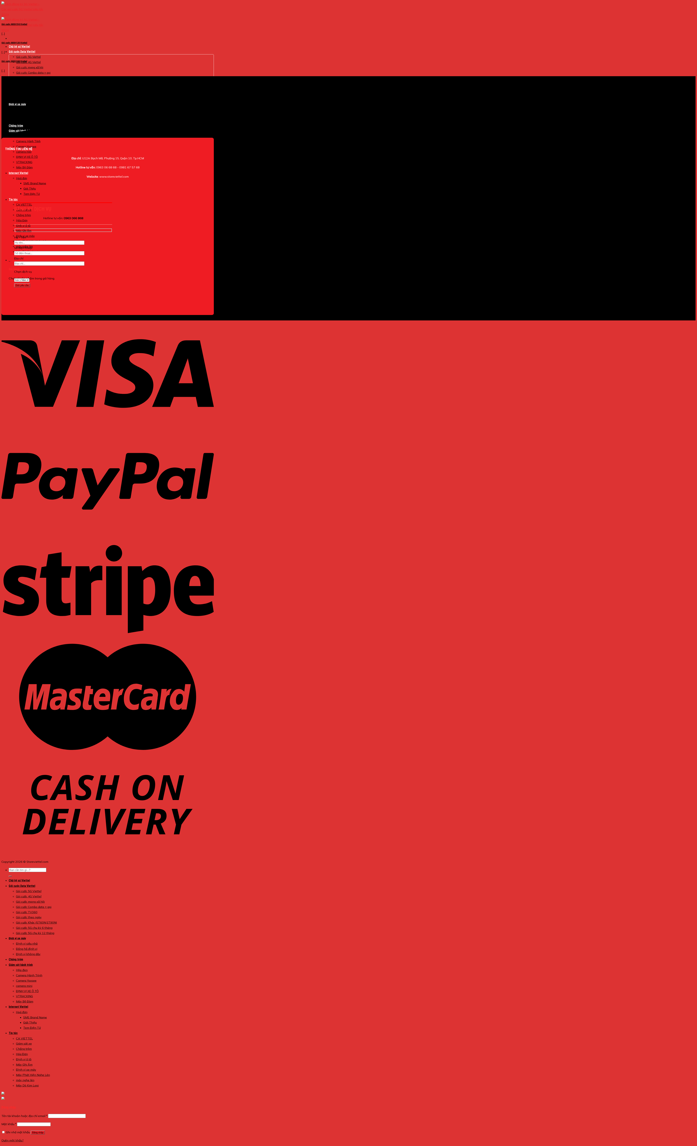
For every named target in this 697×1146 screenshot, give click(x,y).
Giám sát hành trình (21, 965)
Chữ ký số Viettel (19, 46)
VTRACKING (24, 162)
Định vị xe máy (17, 938)
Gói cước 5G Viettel (28, 57)
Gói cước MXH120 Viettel (14, 42)
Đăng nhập (37, 1132)
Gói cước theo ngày (29, 917)
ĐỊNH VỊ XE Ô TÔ (27, 157)
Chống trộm (23, 215)
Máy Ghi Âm (23, 230)
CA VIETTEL (24, 204)
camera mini (23, 152)
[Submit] (10, 876)
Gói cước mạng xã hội (29, 67)
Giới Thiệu (29, 188)
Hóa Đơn (21, 220)
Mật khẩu (8, 1124)
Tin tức (13, 199)
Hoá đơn (21, 178)
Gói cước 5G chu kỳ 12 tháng (35, 933)
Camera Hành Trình (28, 141)
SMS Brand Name (34, 183)
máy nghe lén (25, 1080)
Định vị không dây (28, 954)
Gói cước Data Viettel (22, 51)
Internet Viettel (18, 173)
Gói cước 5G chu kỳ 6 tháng (34, 928)
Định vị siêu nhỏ (27, 943)
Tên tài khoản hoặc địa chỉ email (24, 1116)
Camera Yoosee (26, 980)
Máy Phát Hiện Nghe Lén (33, 1075)
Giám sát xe (24, 1043)
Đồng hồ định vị (26, 949)
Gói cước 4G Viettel (28, 62)
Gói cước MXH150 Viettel (14, 24)
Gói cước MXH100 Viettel (14, 61)
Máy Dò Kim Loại (27, 1085)
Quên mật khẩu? (12, 1140)
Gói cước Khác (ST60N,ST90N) (36, 922)
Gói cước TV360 (26, 77)
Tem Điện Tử (31, 194)
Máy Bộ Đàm (24, 167)
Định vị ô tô (23, 225)
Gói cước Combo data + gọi (33, 72)
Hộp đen (22, 970)
